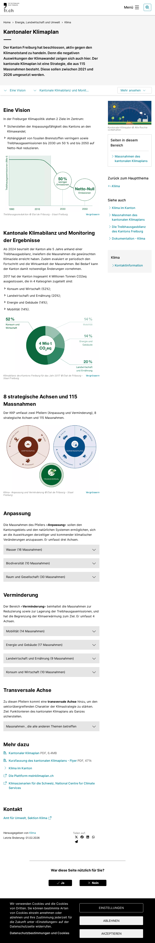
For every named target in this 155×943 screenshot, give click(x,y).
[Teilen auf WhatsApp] (93, 837)
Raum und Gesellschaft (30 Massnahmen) (35, 577)
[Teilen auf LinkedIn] (87, 837)
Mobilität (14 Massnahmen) (25, 631)
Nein (95, 883)
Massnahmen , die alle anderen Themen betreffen (41, 726)
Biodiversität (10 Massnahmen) (28, 563)
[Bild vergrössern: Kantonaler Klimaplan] (130, 113)
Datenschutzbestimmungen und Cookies (39, 933)
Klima (32, 832)
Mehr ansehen (131, 90)
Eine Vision (18, 90)
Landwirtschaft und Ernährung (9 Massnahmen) (40, 658)
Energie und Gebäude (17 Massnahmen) (34, 645)
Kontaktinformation (129, 265)
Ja (62, 883)
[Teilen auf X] (76, 837)
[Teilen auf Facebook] (82, 837)
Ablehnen (111, 921)
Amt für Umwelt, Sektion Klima (25, 818)
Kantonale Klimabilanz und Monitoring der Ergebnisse (65, 90)
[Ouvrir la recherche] (147, 7)
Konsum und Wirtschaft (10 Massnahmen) (35, 672)
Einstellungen (111, 908)
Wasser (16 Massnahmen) (24, 549)
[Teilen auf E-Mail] (76, 841)
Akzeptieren (111, 933)
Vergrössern (92, 214)
